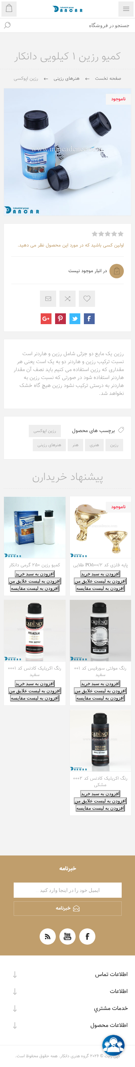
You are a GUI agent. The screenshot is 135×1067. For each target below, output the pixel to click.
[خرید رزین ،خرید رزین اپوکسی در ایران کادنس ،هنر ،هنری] (35, 527)
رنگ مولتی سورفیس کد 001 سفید (100, 671)
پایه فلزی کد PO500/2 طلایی (100, 565)
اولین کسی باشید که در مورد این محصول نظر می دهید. (71, 245)
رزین (114, 445)
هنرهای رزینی (49, 445)
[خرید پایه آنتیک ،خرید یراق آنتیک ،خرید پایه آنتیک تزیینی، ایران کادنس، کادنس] (100, 527)
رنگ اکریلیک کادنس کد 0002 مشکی (100, 781)
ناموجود (118, 99)
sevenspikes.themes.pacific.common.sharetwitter (74, 318)
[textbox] (74, 25)
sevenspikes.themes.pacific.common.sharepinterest (60, 318)
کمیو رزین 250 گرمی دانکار (34, 565)
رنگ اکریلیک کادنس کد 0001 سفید (34, 671)
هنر (75, 445)
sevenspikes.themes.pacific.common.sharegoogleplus (46, 318)
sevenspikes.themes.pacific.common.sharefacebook (89, 318)
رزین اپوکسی (44, 431)
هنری (94, 445)
